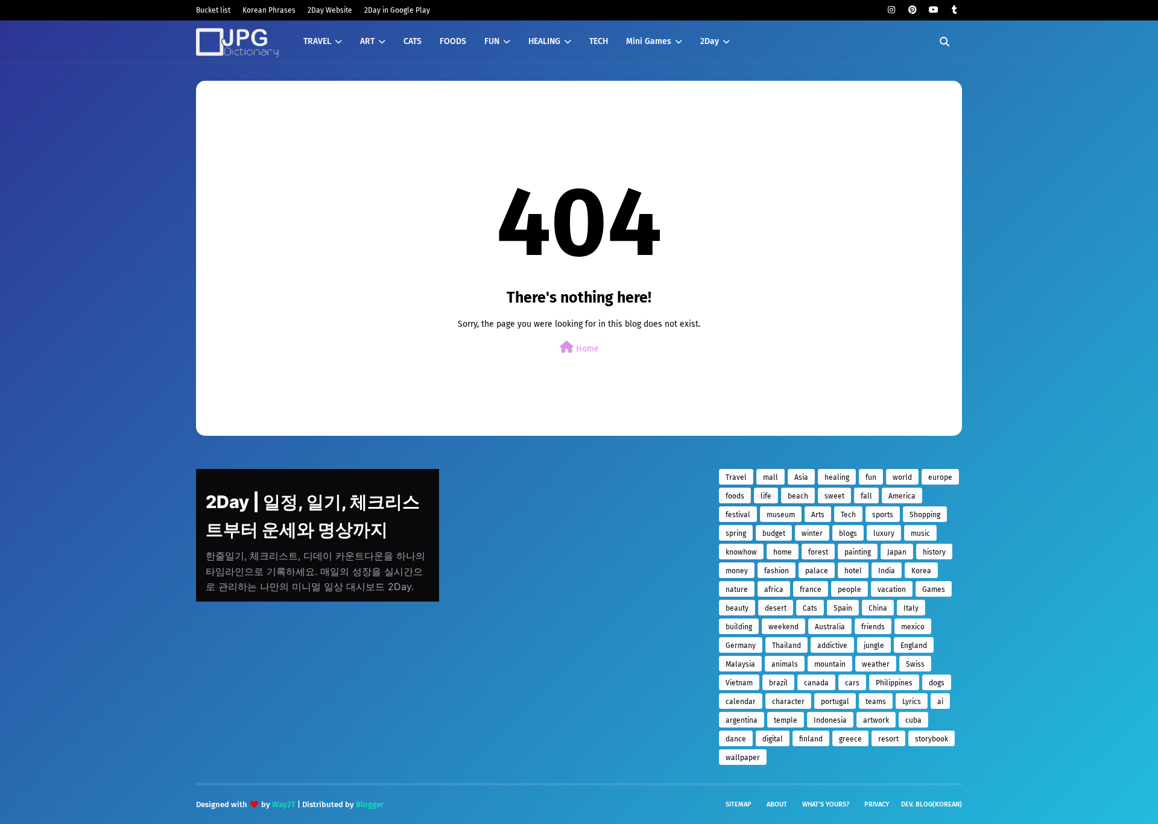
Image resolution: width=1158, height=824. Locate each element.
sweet (834, 496)
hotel (853, 571)
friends (873, 627)
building (739, 627)
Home (586, 349)
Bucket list (213, 10)
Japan (896, 552)
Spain (843, 608)
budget (773, 533)
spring (736, 533)
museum (781, 515)
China (877, 608)
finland (811, 739)
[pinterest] (912, 9)
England (913, 645)
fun (870, 477)
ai (940, 701)
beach (798, 496)
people (849, 589)
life (766, 496)
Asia (801, 477)
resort (888, 739)
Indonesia (830, 720)
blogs (848, 533)
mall (770, 477)
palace (816, 571)
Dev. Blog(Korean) (931, 804)
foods (735, 496)
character (788, 701)
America (902, 496)
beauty (737, 608)
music (920, 533)
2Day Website (330, 10)
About (777, 804)
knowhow (741, 552)
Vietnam (739, 683)
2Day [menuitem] (709, 41)
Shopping (925, 515)
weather (876, 664)
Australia (830, 627)
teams (875, 701)
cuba (913, 720)
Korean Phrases (269, 10)
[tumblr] (954, 9)
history (934, 552)
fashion (776, 571)
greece (850, 739)
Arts (817, 515)
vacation (892, 589)
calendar (741, 701)
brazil (778, 683)
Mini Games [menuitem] (648, 41)
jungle (874, 645)
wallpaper (743, 757)
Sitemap (738, 804)
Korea (921, 571)
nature (737, 589)
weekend (783, 627)
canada (816, 683)
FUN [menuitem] (491, 41)
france (810, 589)
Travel (736, 477)
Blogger (370, 804)
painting (857, 552)
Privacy (876, 804)
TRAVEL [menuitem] (317, 41)
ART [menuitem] (367, 41)
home (782, 552)
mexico (913, 627)
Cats (810, 608)
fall (866, 496)
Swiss (915, 664)
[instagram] (891, 9)
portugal (835, 701)
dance (736, 739)
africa (773, 589)
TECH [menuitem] (598, 41)
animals (784, 664)
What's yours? (825, 804)
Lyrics (911, 701)
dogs (936, 683)
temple (785, 720)
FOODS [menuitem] (453, 41)
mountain (830, 664)
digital (772, 739)
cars (852, 683)
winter (812, 533)
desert (775, 608)
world (902, 477)
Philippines (894, 683)
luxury (883, 533)
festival (738, 515)
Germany (741, 645)
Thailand (786, 645)
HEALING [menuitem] (544, 41)
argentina (742, 720)
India (886, 571)
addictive (832, 645)
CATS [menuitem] (412, 41)
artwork (876, 720)
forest (818, 552)
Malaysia (740, 664)
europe (940, 477)
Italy (911, 608)
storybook (931, 739)
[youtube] (933, 9)
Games (933, 589)
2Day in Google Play (397, 10)
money (737, 571)
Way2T (284, 804)
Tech (848, 515)
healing (836, 477)
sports (882, 515)
